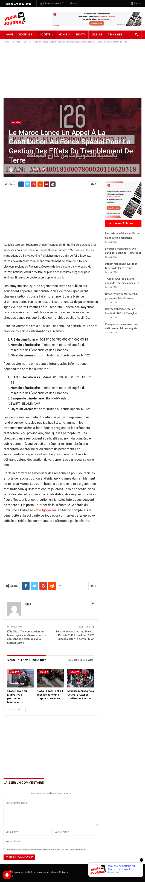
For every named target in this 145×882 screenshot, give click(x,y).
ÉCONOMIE (25, 34)
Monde (44, 672)
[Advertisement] (72, 70)
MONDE (63, 34)
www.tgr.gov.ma (45, 510)
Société (16, 122)
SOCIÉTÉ (45, 34)
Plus (73, 3)
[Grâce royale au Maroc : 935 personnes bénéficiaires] (20, 678)
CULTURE (96, 34)
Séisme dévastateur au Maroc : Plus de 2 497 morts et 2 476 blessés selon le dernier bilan (75, 635)
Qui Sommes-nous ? (51, 3)
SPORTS (81, 34)
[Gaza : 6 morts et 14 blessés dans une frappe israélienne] (50, 678)
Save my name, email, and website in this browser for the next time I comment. (46, 850)
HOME (9, 34)
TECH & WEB (115, 34)
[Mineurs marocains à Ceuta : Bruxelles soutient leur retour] (80, 678)
